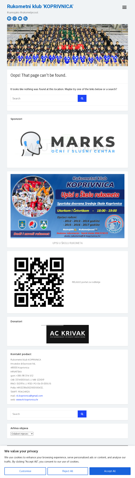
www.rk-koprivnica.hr (27, 399)
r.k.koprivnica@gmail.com (29, 395)
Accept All (110, 471)
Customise (25, 471)
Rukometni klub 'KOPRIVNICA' (40, 6)
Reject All (67, 471)
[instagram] (14, 18)
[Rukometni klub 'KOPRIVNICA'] (67, 45)
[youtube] (20, 18)
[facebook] (9, 18)
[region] (67, 462)
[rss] (25, 18)
